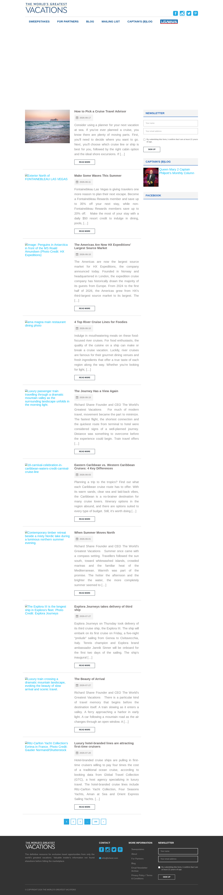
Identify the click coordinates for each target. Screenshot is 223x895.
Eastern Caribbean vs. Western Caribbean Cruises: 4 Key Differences (104, 466)
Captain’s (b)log (139, 21)
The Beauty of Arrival (89, 679)
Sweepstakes (39, 21)
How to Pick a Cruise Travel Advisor (100, 111)
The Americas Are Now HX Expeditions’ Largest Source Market (102, 246)
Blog (90, 21)
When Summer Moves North (94, 532)
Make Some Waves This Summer (98, 175)
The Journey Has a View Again (96, 391)
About (134, 854)
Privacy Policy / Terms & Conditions (141, 877)
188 (95, 822)
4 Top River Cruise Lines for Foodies (100, 322)
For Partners (68, 21)
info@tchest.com (110, 858)
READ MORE (84, 162)
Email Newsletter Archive (139, 869)
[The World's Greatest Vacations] (46, 7)
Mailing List (111, 21)
